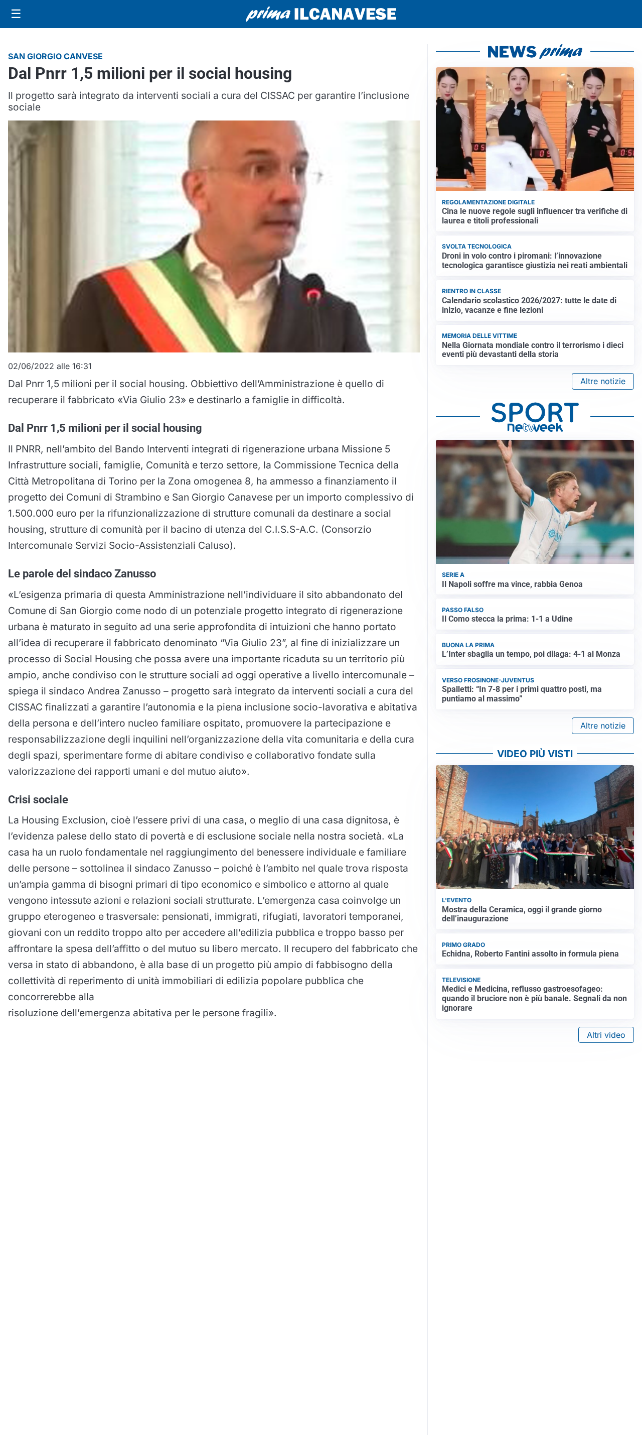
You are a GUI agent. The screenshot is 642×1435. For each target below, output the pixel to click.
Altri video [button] (606, 1035)
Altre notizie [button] (602, 381)
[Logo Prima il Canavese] (321, 14)
